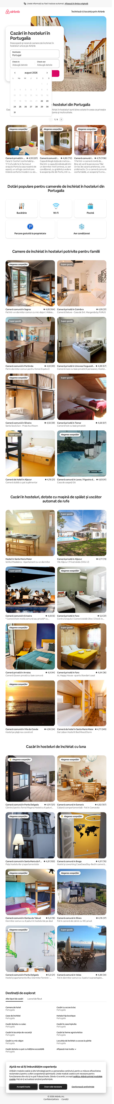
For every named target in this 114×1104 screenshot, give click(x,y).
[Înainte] (61, 119)
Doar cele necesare (53, 1087)
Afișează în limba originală (76, 3)
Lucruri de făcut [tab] (35, 999)
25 (20, 106)
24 (15, 106)
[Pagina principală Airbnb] (13, 11)
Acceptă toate (23, 1087)
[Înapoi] (51, 119)
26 (25, 106)
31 (15, 112)
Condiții (64, 1099)
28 (36, 106)
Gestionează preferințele (82, 1087)
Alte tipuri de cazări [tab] (14, 999)
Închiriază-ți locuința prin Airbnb (88, 11)
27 (31, 106)
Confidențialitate (51, 1099)
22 (42, 101)
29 (42, 106)
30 (47, 106)
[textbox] (22, 65)
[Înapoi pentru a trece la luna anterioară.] (15, 73)
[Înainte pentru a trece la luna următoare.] (47, 73)
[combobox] (34, 55)
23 (47, 101)
